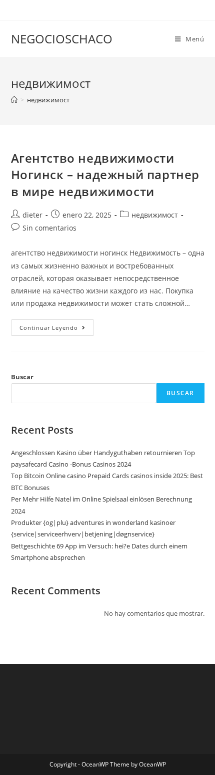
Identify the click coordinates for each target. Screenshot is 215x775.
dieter (32, 215)
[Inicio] (14, 99)
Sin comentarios (49, 228)
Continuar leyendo (57, 329)
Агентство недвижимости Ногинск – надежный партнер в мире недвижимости (105, 175)
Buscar (22, 376)
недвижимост (48, 99)
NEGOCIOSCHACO (61, 38)
